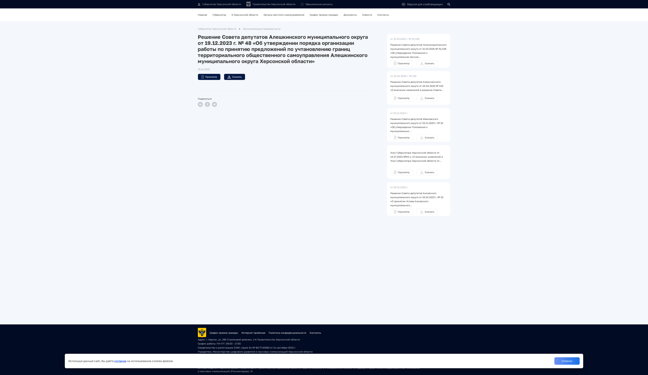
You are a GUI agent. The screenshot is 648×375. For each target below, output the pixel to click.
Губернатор (219, 14)
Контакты (383, 14)
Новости (367, 14)
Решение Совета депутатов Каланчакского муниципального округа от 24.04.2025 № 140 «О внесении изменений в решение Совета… (417, 85)
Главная (202, 14)
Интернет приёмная (253, 332)
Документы (350, 14)
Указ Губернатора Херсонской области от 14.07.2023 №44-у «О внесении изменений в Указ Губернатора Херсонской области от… (416, 156)
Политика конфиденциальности (287, 332)
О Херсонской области (245, 14)
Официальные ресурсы (319, 4)
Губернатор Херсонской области (217, 28)
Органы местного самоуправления (284, 14)
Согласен (567, 360)
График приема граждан (324, 14)
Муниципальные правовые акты (261, 28)
